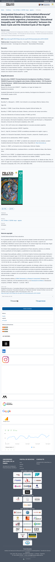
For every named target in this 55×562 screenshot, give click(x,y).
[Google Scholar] (6, 412)
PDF (12, 208)
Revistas (21, 464)
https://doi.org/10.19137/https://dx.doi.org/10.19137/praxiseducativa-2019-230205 (26, 39)
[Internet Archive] (5, 346)
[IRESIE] (32, 535)
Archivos (8, 10)
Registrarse (47, 1)
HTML (4, 208)
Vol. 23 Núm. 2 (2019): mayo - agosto (23, 10)
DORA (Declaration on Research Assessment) (28, 278)
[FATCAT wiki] (27, 492)
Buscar (21, 466)
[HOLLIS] (22, 535)
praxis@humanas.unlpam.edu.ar (35, 555)
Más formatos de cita (7, 296)
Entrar (52, 1)
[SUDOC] (37, 486)
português (4, 320)
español (4, 318)
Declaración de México (38, 280)
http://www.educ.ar (41, 143)
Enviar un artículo (27, 308)
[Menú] (3, 4)
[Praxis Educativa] (30, 4)
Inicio (2, 10)
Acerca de (22, 468)
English (3, 316)
